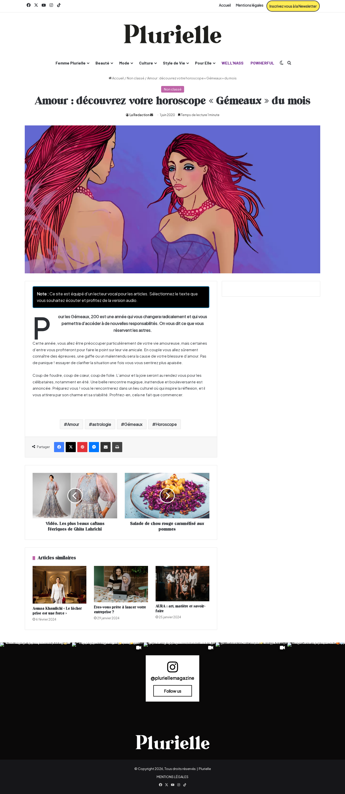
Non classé (135, 78)
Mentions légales (249, 5)
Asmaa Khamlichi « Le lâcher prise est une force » (57, 611)
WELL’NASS (232, 62)
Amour (73, 424)
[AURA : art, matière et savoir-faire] (182, 583)
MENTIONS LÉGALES (172, 777)
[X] (71, 447)
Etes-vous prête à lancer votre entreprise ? (120, 610)
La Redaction (140, 115)
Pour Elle (203, 62)
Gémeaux (133, 424)
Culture (146, 62)
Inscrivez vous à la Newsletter (293, 6)
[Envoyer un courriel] (151, 115)
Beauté (102, 62)
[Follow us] (172, 669)
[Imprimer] (117, 447)
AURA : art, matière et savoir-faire (180, 609)
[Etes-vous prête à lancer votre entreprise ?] (121, 584)
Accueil (225, 5)
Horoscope (166, 424)
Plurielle (205, 769)
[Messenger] (94, 447)
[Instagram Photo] (36, 679)
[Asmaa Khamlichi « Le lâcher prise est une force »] (59, 585)
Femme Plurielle (71, 62)
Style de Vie (174, 62)
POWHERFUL (262, 62)
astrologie (101, 424)
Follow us (172, 691)
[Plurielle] (172, 34)
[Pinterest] (82, 447)
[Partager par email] (106, 447)
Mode (124, 62)
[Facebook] (59, 447)
